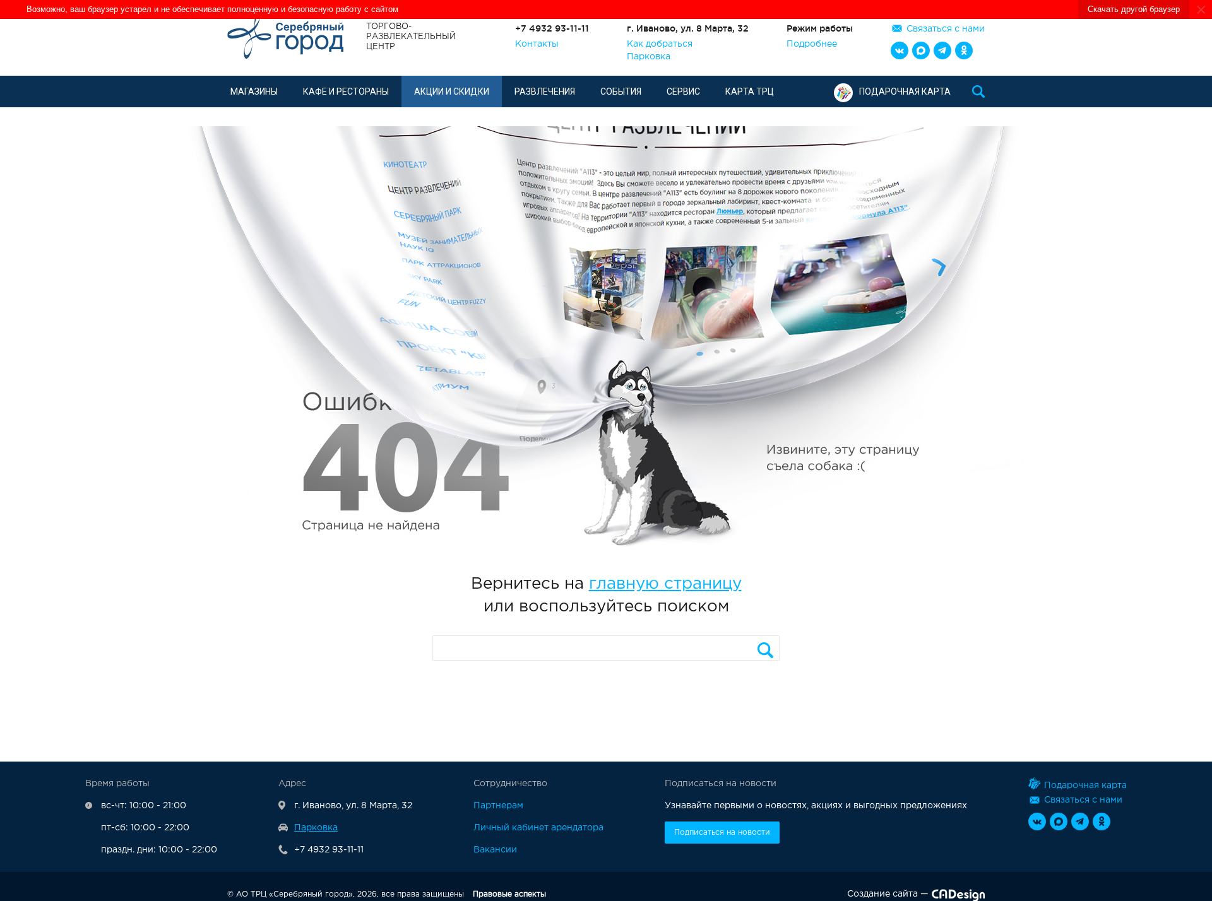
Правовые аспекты (509, 894)
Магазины (254, 91)
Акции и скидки (451, 91)
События (620, 91)
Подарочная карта (905, 91)
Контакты (537, 44)
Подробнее (812, 44)
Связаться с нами (945, 29)
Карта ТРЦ (749, 91)
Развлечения (544, 91)
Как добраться (659, 44)
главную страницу (665, 584)
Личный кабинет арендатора (538, 828)
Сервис (683, 91)
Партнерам (498, 806)
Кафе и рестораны (346, 91)
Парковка (648, 57)
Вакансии (495, 850)
